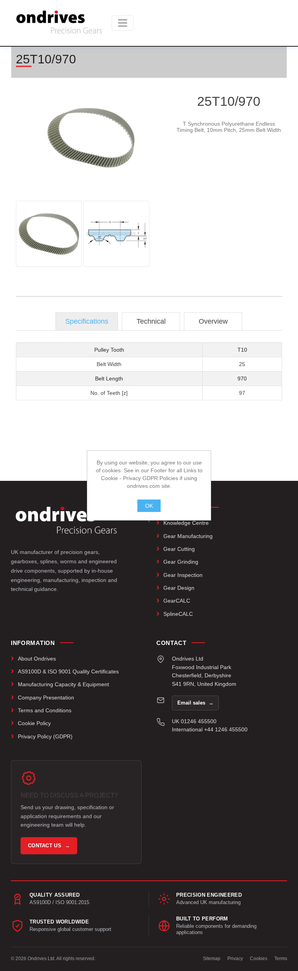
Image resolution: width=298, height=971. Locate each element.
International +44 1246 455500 (210, 729)
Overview (213, 321)
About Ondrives (37, 659)
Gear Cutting (179, 549)
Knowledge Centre (186, 523)
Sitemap (211, 958)
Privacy (235, 958)
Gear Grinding (180, 562)
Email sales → (195, 703)
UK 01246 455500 (194, 721)
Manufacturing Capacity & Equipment (63, 684)
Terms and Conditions (44, 710)
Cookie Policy (34, 723)
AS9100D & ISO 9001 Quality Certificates (68, 671)
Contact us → (49, 845)
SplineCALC (178, 614)
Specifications (86, 321)
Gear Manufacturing (188, 536)
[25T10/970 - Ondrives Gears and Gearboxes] (49, 234)
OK (149, 506)
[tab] (86, 321)
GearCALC (176, 601)
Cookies (258, 958)
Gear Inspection (183, 575)
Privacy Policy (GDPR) (45, 736)
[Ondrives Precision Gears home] (66, 520)
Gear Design (178, 588)
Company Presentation (46, 697)
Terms (280, 958)
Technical (151, 321)
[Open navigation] (122, 23)
